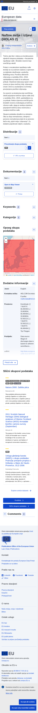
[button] (30, 1)
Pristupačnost (6, 596)
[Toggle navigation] (34, 19)
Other (6, 578)
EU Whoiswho (7, 633)
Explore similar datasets (21, 490)
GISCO (32, 275)
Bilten (4, 612)
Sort (6, 137)
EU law (4, 623)
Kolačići (4, 593)
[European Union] (18, 653)
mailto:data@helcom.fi (29, 299)
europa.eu (5, 661)
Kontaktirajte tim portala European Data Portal (18, 561)
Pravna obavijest (8, 590)
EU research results (9, 630)
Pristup (20, 194)
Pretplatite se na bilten (10, 564)
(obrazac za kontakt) (24, 678)
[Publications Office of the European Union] (18, 539)
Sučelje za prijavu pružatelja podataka (15, 639)
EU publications (7, 636)
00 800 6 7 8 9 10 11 (21, 671)
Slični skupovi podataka (17, 506)
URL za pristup (20, 155)
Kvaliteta (18, 500)
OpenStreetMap (17, 275)
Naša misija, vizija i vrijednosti (12, 609)
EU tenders (6, 626)
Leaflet (9, 275)
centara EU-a (25, 680)
